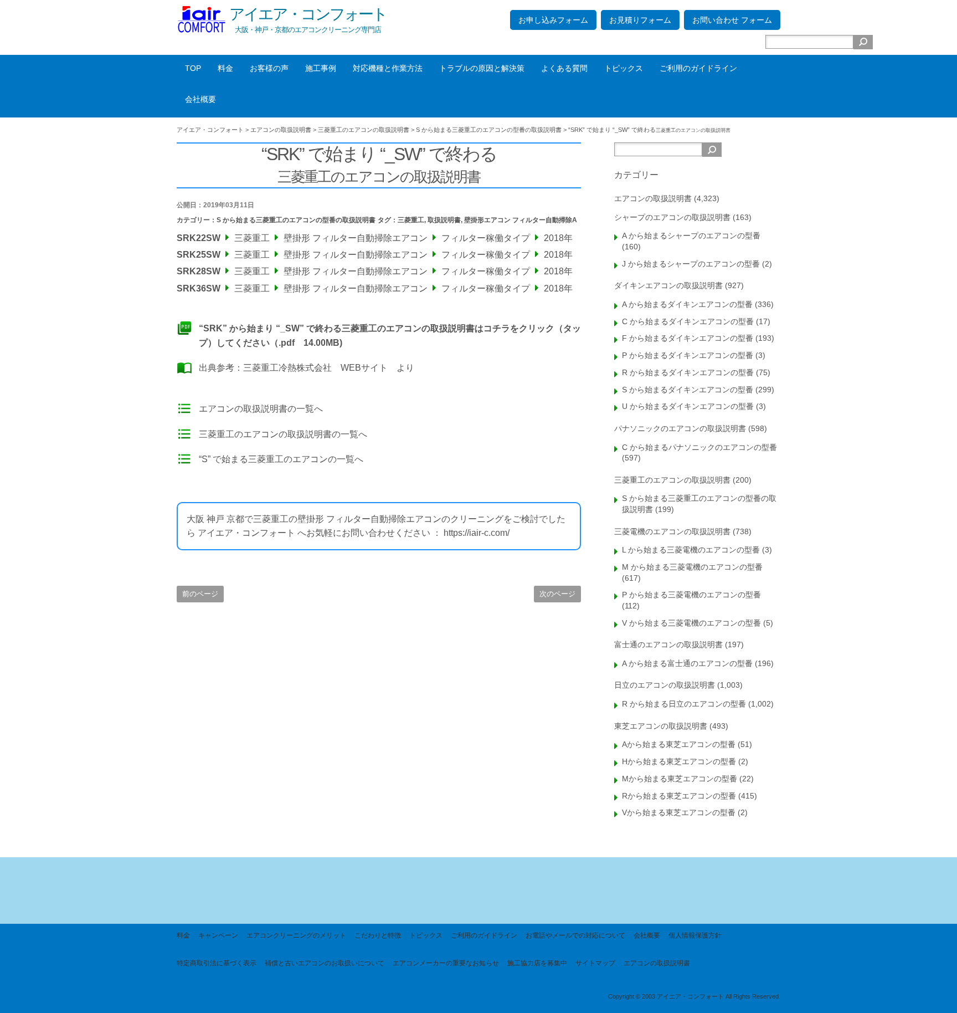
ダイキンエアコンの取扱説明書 (668, 285)
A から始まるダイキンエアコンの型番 (687, 304)
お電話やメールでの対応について (575, 935)
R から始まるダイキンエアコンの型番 (688, 372)
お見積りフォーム (640, 20)
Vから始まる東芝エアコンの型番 (678, 812)
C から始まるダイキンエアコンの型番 (688, 321)
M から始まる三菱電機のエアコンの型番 (692, 566)
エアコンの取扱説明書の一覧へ (261, 408)
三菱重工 (411, 220)
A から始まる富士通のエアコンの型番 (687, 663)
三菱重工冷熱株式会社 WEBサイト (315, 367)
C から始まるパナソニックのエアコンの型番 (699, 447)
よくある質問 (564, 68)
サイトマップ (595, 963)
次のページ (557, 594)
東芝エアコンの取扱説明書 (660, 726)
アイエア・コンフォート (308, 14)
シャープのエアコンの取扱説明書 (672, 217)
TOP (193, 68)
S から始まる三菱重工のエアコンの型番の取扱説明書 (296, 220)
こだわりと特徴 (377, 935)
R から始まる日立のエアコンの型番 (684, 703)
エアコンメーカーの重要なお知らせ (446, 963)
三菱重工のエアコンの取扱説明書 (672, 479)
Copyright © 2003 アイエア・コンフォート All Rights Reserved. (694, 996)
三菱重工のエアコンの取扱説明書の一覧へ (283, 434)
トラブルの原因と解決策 (481, 68)
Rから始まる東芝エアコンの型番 (679, 795)
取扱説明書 (444, 220)
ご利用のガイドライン (698, 68)
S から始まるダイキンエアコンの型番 (687, 389)
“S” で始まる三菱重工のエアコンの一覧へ (281, 459)
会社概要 (200, 99)
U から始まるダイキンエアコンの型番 (688, 406)
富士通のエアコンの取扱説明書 (668, 644)
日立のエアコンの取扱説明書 (664, 685)
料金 (225, 68)
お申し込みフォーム (553, 20)
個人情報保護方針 (695, 935)
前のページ (200, 594)
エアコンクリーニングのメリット (296, 935)
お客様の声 (269, 68)
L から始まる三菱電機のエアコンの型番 (691, 549)
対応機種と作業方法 (388, 68)
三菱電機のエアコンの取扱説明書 (672, 531)
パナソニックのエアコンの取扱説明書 (680, 428)
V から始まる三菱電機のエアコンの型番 (691, 622)
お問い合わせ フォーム (732, 20)
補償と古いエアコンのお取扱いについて (324, 963)
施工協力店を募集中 (537, 963)
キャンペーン (218, 935)
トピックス (623, 68)
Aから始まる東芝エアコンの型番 (678, 744)
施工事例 (320, 68)
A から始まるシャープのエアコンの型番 (691, 235)
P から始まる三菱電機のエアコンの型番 (691, 594)
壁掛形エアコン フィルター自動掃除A (520, 220)
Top (930, 986)
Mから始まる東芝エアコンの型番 (679, 778)
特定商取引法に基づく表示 (216, 963)
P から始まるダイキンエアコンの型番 (687, 355)
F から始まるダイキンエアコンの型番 (687, 338)
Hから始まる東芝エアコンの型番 (679, 761)
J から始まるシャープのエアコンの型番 (691, 263)
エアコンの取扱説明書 (653, 198)
